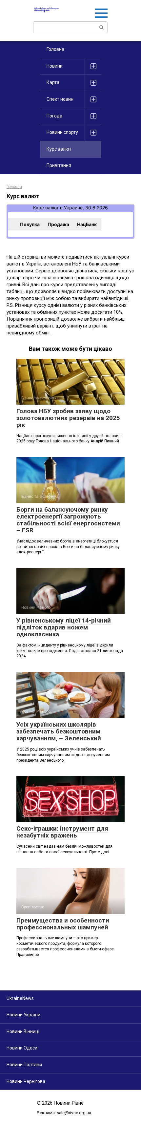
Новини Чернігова (26, 1081)
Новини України (23, 1014)
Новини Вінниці (23, 1031)
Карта (53, 82)
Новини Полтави (24, 1064)
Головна (55, 49)
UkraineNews (20, 998)
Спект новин (60, 99)
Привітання (59, 165)
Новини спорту (62, 132)
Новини (55, 66)
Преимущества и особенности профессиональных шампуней (62, 924)
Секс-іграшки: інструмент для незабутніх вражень (62, 832)
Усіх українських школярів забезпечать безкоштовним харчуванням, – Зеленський (58, 731)
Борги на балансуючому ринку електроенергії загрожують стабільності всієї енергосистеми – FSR (68, 520)
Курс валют (46, 207)
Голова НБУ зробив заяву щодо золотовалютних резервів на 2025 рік (68, 418)
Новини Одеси (22, 1047)
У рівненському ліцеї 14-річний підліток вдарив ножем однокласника (63, 627)
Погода (54, 115)
